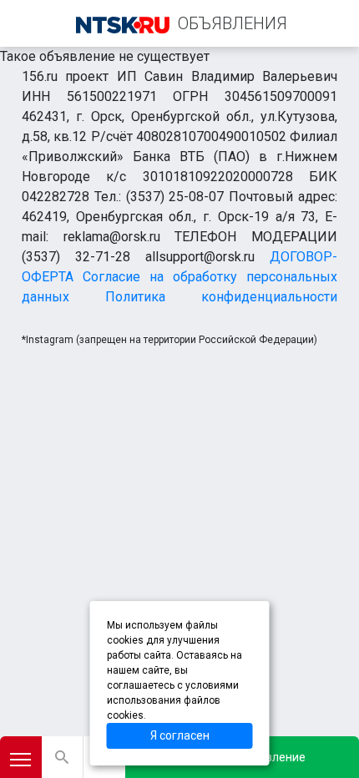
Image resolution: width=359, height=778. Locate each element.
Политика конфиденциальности (221, 297)
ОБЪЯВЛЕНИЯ (232, 23)
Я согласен (180, 735)
